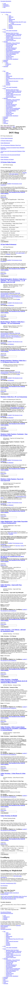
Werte (7, 74)
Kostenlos (5, 118)
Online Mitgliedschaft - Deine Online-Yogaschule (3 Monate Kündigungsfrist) (14, 522)
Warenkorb (5, 123)
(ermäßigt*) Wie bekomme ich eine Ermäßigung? (14, 610)
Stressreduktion (9, 107)
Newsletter (3, 912)
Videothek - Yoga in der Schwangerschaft (10, 295)
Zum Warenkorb (4, 885)
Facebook (8, 83)
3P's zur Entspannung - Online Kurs (13, 91)
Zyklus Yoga (8, 112)
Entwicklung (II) (9, 102)
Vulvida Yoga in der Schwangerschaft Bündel (10, 154)
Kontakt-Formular (4, 894)
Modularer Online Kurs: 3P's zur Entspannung (14, 396)
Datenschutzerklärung (5, 925)
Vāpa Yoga (17, 545)
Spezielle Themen (10, 113)
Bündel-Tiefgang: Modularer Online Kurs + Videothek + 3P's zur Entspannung (13, 322)
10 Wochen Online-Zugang (6, 140)
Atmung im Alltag (15, 849)
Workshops (5, 117)
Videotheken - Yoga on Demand (13, 99)
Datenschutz (8, 913)
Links (12, 913)
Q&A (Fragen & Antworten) (12, 81)
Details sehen (3, 197)
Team (7, 72)
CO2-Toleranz (20, 850)
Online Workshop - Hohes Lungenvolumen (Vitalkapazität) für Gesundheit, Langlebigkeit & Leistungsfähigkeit (13, 728)
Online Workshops (5, 157)
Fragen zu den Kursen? (11, 97)
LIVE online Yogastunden (11, 87)
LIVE (4, 86)
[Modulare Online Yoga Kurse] (20, 896)
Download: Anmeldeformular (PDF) (8, 883)
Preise (7, 79)
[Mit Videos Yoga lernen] (6, 897)
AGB (6, 912)
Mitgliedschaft (9, 76)
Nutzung (8, 77)
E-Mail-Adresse (4, 908)
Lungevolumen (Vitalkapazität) (8, 850)
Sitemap (9, 912)
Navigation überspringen (6, 1)
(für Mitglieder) (10, 305)
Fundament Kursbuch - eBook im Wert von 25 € (13, 570)
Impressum (3, 913)
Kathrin (18, 299)
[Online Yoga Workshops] (18, 897)
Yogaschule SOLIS (6, 546)
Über (4, 71)
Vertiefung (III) (9, 103)
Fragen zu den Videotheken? (12, 115)
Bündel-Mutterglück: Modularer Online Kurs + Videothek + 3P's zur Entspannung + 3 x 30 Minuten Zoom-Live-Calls (14, 280)
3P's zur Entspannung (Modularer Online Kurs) (11, 145)
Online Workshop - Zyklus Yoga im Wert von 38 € (12, 578)
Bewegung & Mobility (11, 105)
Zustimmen (3, 927)
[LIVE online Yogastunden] (7, 896)
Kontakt (7, 82)
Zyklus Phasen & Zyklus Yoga (9, 848)
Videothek (5, 98)
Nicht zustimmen (4, 926)
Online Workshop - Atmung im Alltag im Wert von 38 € (14, 571)
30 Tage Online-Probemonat (7, 138)
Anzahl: (2, 240)
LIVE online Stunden (13, 173)
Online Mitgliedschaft (5, 143)
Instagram (8, 84)
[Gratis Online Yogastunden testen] (8, 898)
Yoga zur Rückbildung (11, 110)
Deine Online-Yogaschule (6, 126)
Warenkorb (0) (6, 6)
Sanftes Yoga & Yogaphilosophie (13, 108)
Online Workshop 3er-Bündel (9, 815)
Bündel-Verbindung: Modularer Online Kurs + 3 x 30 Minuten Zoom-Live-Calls (14, 361)
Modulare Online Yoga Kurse (12, 89)
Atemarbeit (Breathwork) (11, 104)
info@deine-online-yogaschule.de (11, 892)
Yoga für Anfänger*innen (11, 100)
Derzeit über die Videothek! (9, 217)
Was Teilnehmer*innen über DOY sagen (14, 78)
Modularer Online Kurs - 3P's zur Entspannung (11, 296)
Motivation (8, 73)
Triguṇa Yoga (9, 114)
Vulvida (22, 545)
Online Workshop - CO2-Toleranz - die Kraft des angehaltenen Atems (13, 630)
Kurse (4, 88)
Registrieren (5, 4)
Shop (4, 7)
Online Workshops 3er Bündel (7, 159)
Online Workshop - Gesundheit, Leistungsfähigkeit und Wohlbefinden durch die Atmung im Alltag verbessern (14, 681)
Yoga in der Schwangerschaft (12, 109)
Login (4, 3)
